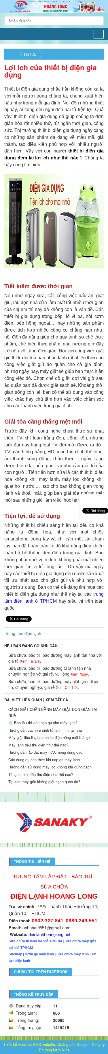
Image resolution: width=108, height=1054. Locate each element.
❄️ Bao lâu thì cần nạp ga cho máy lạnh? (42, 722)
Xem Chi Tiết (67, 687)
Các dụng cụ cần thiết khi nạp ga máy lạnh (44, 759)
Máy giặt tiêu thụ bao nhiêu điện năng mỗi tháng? (49, 737)
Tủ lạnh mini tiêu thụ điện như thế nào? (40, 774)
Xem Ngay (79, 674)
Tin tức (29, 54)
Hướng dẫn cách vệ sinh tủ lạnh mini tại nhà (45, 730)
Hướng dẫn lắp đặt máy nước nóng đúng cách (46, 752)
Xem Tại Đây (30, 661)
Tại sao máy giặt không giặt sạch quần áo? (44, 781)
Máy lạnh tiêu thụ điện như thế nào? (38, 745)
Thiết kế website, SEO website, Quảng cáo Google (45, 1044)
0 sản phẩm (92, 9)
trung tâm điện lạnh (23, 633)
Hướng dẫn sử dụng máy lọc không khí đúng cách (50, 767)
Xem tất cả (57, 699)
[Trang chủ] (7, 34)
